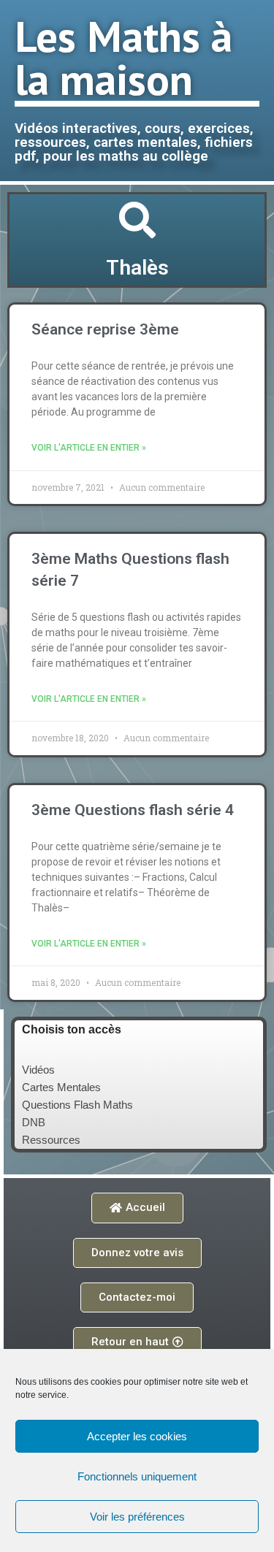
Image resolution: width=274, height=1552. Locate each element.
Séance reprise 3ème (105, 329)
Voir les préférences (137, 1516)
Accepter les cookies (137, 1436)
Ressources (51, 1140)
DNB (33, 1122)
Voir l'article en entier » (88, 448)
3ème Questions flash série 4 (132, 810)
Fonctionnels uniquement (137, 1476)
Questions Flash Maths (77, 1104)
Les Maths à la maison (123, 57)
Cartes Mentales (61, 1087)
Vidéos (38, 1069)
